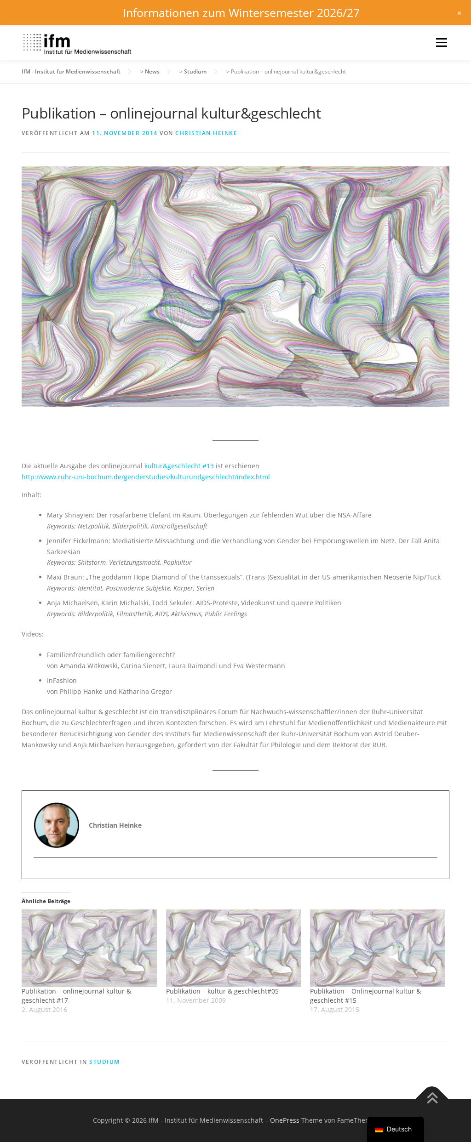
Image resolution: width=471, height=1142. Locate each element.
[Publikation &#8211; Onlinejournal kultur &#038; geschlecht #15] (377, 948)
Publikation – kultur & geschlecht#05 (222, 991)
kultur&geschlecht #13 (179, 465)
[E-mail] (42, 874)
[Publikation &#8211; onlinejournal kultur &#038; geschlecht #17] (89, 948)
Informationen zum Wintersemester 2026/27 (241, 12)
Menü (441, 42)
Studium (104, 1062)
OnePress (284, 1120)
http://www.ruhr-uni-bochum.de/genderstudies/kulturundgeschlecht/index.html (146, 476)
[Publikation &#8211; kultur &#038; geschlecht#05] (233, 948)
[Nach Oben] (432, 1099)
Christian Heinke (206, 133)
